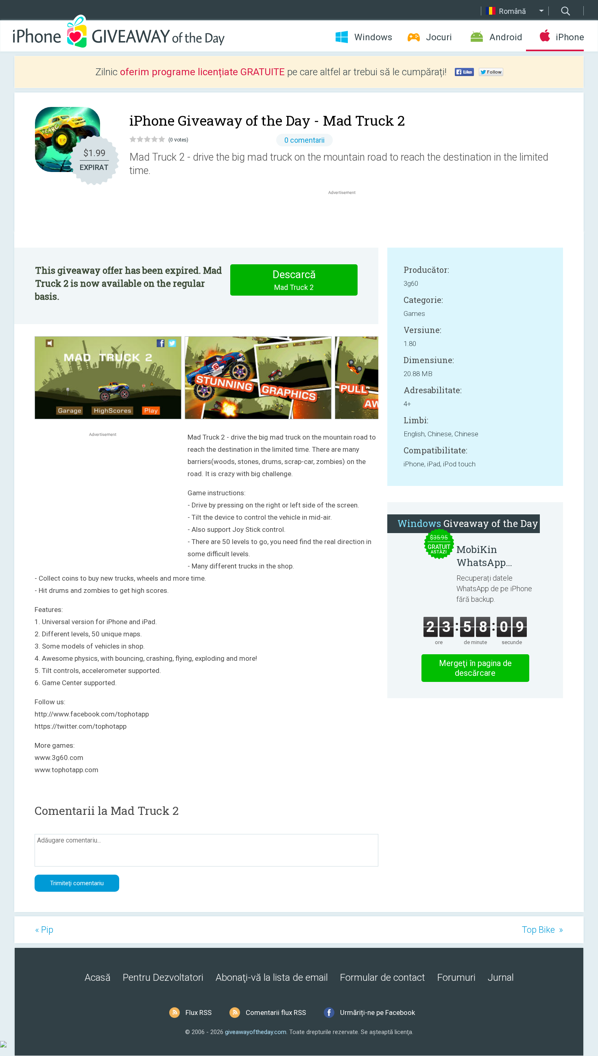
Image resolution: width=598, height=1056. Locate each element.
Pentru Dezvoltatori (163, 977)
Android (505, 37)
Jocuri (439, 37)
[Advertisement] (346, 216)
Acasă (98, 977)
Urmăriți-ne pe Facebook (377, 1012)
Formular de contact (382, 977)
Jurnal (501, 977)
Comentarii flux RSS (276, 1012)
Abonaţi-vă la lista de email (272, 977)
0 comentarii (304, 140)
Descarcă (294, 280)
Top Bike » (542, 930)
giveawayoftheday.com (255, 1032)
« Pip (44, 930)
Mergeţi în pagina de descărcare (475, 668)
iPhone (570, 37)
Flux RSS (199, 1012)
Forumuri (456, 977)
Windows (373, 37)
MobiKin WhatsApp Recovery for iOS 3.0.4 (494, 556)
